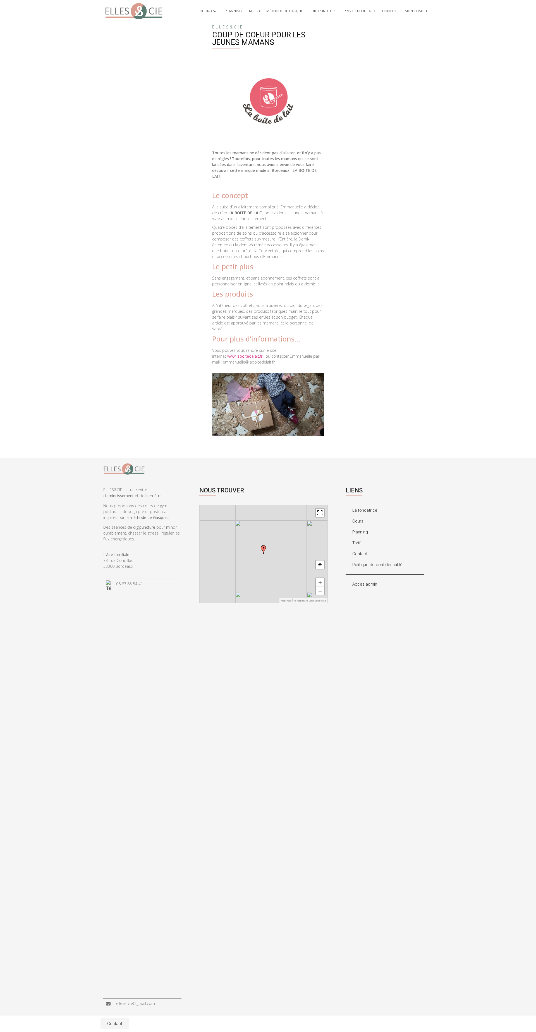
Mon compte (416, 11)
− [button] (320, 590)
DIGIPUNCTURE (324, 11)
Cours (206, 11)
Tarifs (254, 11)
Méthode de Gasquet (285, 11)
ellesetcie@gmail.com (135, 1003)
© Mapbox (299, 600)
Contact (390, 11)
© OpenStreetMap (316, 600)
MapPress (286, 600)
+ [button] (320, 582)
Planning (233, 11)
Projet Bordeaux (359, 11)
